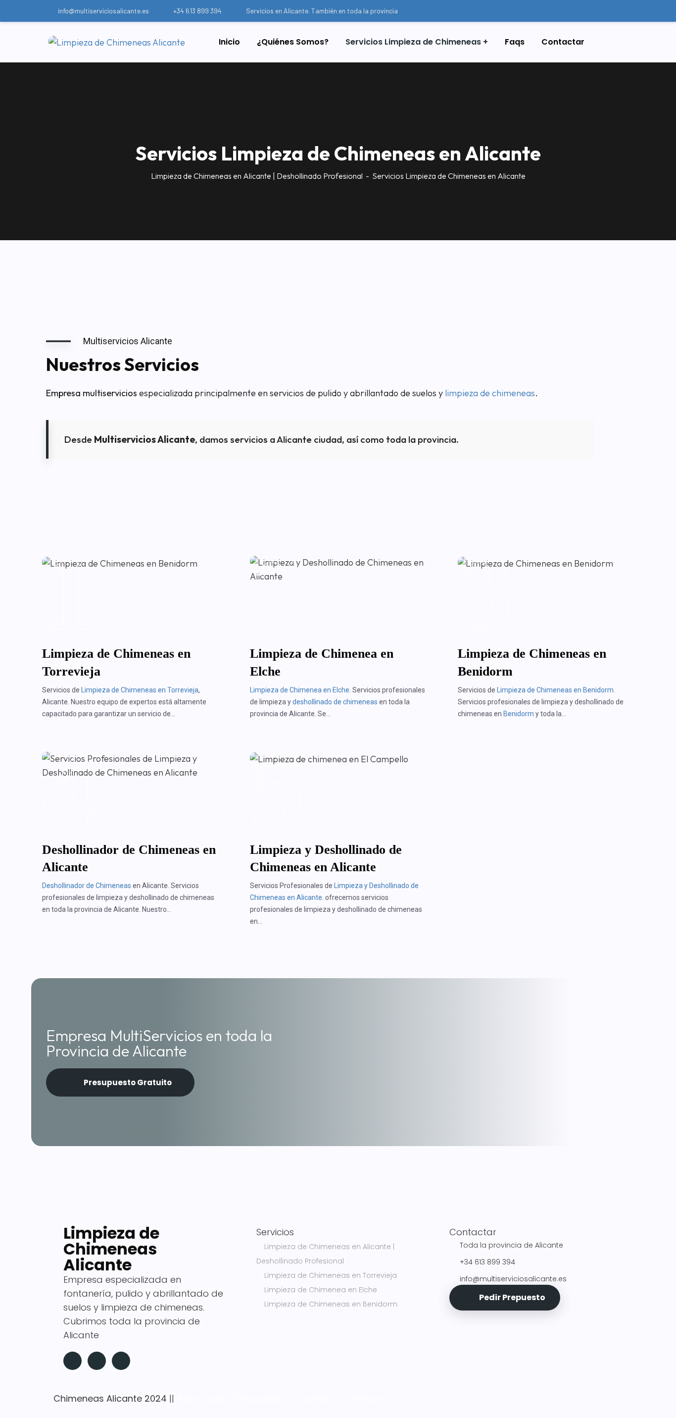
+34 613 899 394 (197, 10)
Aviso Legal (201, 1398)
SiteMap (364, 1398)
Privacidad (260, 1398)
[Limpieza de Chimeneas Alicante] (116, 42)
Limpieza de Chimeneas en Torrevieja (139, 690)
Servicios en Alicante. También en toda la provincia (322, 10)
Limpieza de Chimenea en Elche (299, 690)
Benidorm (518, 714)
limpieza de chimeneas (490, 393)
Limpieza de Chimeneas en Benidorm (555, 690)
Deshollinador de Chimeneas (86, 886)
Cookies (311, 1398)
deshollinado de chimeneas (335, 702)
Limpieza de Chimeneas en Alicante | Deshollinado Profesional (257, 176)
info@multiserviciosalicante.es (103, 10)
